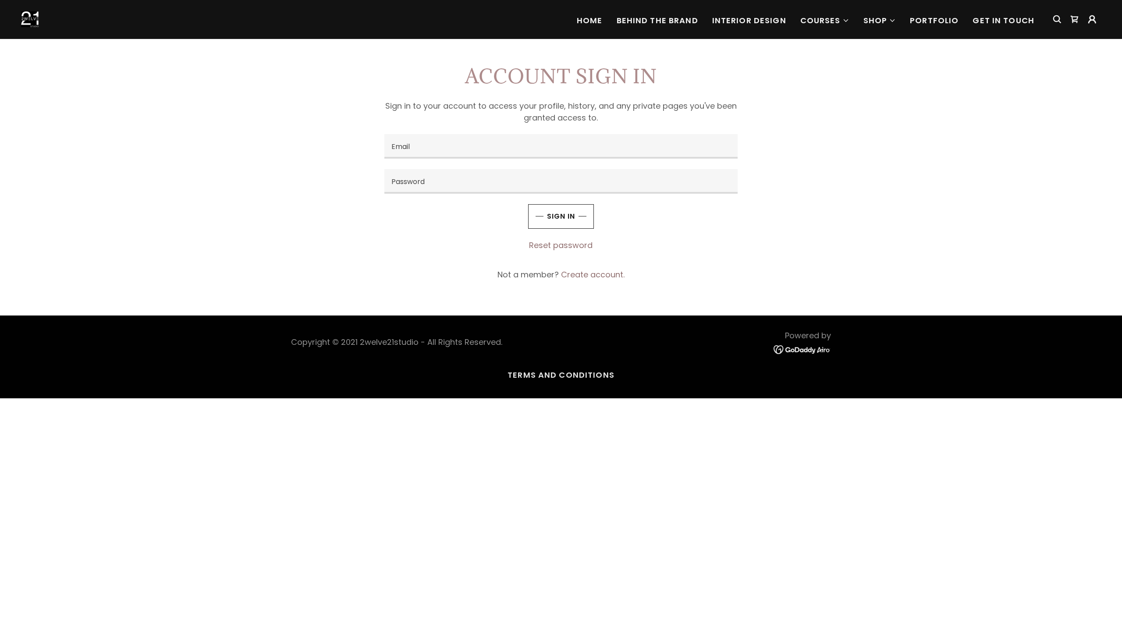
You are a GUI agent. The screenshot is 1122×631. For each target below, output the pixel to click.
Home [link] (590, 20)
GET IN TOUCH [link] (1003, 20)
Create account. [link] (593, 274)
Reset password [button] (561, 245)
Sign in (561, 216)
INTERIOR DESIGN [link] (749, 20)
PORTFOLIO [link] (934, 20)
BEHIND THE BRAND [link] (657, 20)
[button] (824, 20)
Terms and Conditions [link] (561, 374)
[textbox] (560, 146)
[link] (30, 18)
